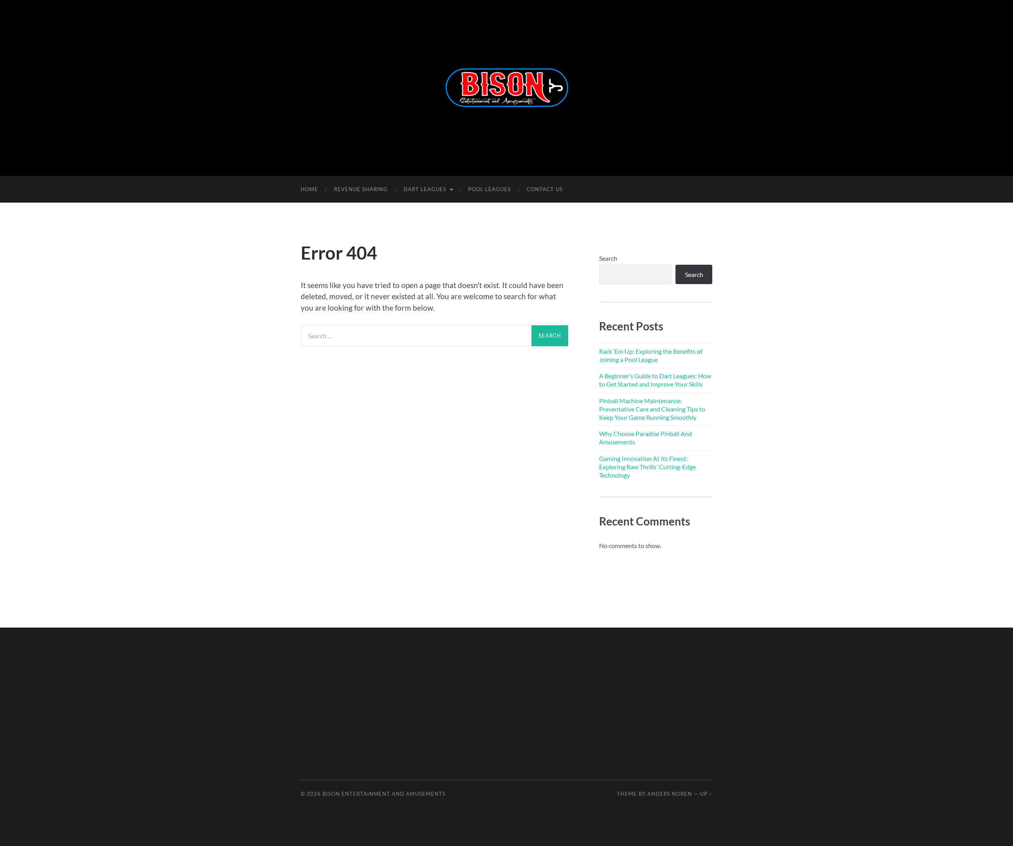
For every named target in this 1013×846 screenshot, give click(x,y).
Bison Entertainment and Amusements (384, 794)
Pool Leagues (489, 189)
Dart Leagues (425, 189)
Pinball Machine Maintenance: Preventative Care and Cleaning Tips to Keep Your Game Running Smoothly (652, 409)
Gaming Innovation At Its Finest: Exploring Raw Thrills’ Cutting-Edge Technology (647, 467)
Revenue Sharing (361, 189)
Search (608, 258)
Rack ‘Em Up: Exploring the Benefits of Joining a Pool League (650, 355)
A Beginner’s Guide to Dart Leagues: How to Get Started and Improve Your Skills (655, 380)
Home (309, 189)
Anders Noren (669, 794)
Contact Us (545, 189)
